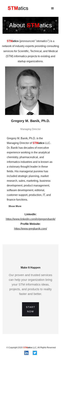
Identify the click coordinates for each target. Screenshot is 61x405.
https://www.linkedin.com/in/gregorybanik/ (30, 219)
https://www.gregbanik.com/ (30, 228)
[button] (52, 8)
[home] (17, 8)
